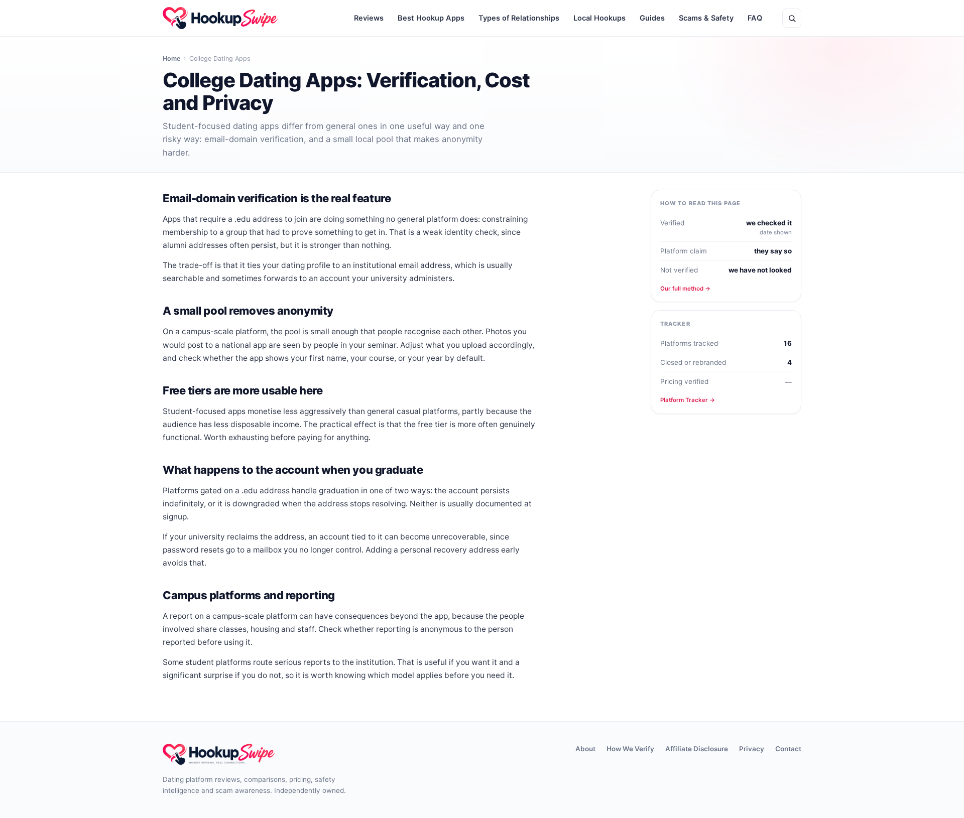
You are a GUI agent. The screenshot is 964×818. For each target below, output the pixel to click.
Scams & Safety (706, 18)
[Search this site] (791, 18)
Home (171, 58)
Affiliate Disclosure (696, 749)
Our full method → (685, 288)
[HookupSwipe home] (220, 18)
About (585, 749)
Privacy (751, 749)
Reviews (369, 18)
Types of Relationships (518, 18)
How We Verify (630, 749)
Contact (788, 749)
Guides (652, 18)
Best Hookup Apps (431, 18)
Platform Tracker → (687, 399)
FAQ (755, 18)
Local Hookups (599, 18)
